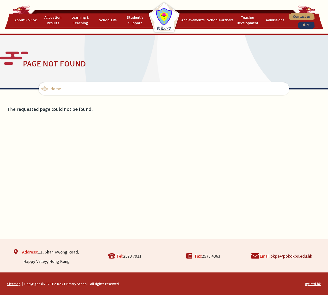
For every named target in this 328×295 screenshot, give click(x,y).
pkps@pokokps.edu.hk (291, 256)
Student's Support (135, 20)
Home (56, 88)
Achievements (193, 20)
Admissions (275, 20)
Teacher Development (248, 20)
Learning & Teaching (80, 20)
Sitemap (13, 283)
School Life (108, 20)
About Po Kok (25, 20)
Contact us (301, 16)
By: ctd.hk (313, 283)
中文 (306, 24)
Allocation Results (52, 20)
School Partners (220, 20)
